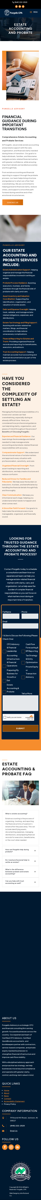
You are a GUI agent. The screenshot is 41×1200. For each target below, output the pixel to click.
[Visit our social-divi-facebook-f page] (16, 6)
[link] (13, 12)
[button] (33, 13)
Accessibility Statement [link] (14, 1101)
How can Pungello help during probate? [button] (17, 851)
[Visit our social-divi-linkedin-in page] (20, 6)
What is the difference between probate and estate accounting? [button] (17, 871)
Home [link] (6, 1090)
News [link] (6, 1096)
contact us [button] (12, 202)
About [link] (6, 1093)
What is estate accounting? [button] (16, 814)
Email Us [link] (13, 1131)
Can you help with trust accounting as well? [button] (14, 882)
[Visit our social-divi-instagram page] (23, 6)
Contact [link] (7, 1098)
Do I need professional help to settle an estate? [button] (17, 861)
